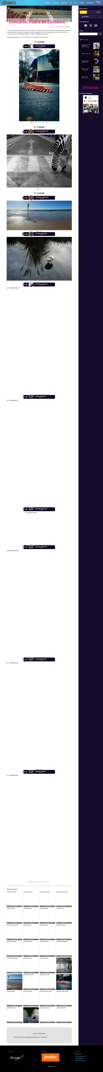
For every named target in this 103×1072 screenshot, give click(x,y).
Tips (71, 2)
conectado (28, 1037)
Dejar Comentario (66, 26)
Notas (75, 2)
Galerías (82, 2)
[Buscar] (100, 34)
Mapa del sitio (78, 1054)
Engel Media (51, 1066)
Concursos (56, 2)
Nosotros (47, 2)
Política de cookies (79, 1058)
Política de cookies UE (80, 1060)
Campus (99, 2)
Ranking (38, 34)
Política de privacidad (80, 1056)
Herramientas (90, 2)
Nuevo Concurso (25, 34)
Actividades (64, 2)
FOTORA (57, 26)
